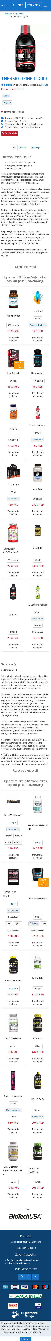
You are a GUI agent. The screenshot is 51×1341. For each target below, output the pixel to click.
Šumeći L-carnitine (13, 1096)
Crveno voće (38, 440)
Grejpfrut (7, 102)
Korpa (33, 5)
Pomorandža (37, 632)
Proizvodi (19, 14)
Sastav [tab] (23, 147)
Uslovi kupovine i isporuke (18, 1263)
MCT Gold (13, 614)
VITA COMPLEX (13, 1038)
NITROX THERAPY (13, 814)
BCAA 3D (37, 1038)
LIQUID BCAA (37, 1099)
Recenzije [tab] (35, 147)
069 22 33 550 (29, 1248)
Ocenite (44, 85)
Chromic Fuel (37, 373)
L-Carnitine (13, 484)
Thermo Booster (38, 425)
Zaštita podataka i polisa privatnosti (23, 1260)
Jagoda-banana (37, 930)
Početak (8, 14)
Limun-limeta (37, 619)
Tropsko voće (13, 829)
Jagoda (17, 923)
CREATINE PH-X (13, 980)
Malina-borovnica (13, 1110)
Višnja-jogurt (13, 910)
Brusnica (37, 625)
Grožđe (8, 842)
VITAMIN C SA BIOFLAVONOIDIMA (12, 1171)
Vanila (8, 923)
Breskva (18, 836)
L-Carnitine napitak (37, 604)
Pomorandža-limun (38, 325)
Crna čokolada (13, 930)
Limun (13, 1117)
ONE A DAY (37, 978)
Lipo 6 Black (13, 373)
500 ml (6, 96)
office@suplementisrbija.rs (29, 1242)
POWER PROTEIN (38, 898)
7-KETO (13, 428)
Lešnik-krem (13, 917)
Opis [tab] (13, 147)
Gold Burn (37, 548)
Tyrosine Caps (13, 315)
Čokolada (34, 923)
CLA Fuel (37, 489)
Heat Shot (38, 311)
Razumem (25, 1339)
